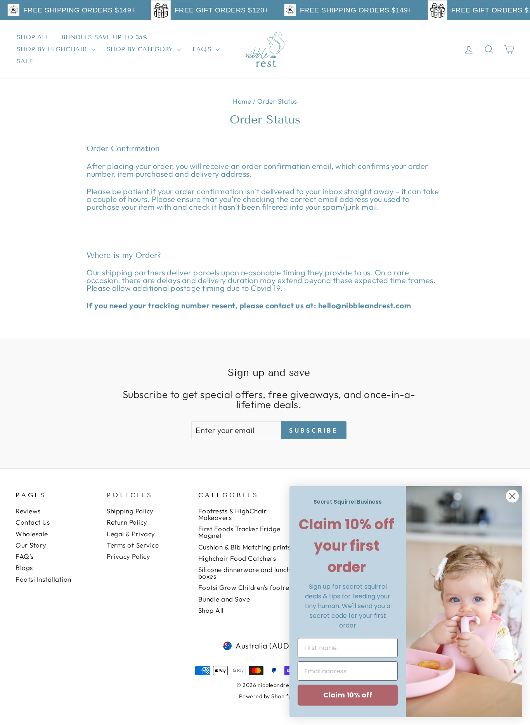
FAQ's (203, 49)
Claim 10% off (347, 695)
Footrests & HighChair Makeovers (232, 514)
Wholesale (32, 534)
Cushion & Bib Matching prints (244, 547)
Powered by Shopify (265, 696)
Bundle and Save (224, 599)
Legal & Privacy (131, 534)
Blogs (24, 567)
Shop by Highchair (53, 49)
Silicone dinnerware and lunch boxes (244, 572)
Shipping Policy (130, 511)
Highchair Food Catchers (237, 558)
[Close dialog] (512, 496)
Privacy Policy (128, 556)
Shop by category (141, 49)
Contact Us (33, 522)
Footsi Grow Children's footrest (246, 587)
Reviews (28, 511)
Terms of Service (133, 545)
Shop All (33, 37)
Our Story (31, 545)
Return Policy (127, 522)
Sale (25, 61)
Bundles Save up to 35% (104, 37)
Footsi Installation (43, 579)
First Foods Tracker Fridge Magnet (239, 532)
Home (242, 101)
